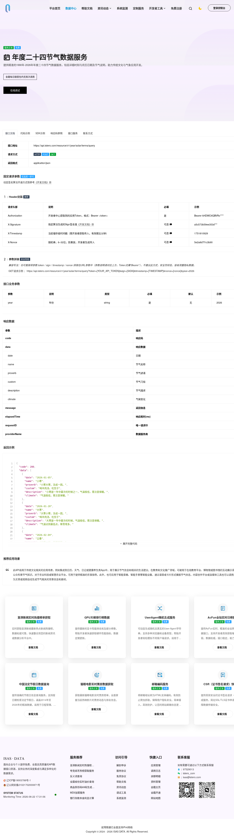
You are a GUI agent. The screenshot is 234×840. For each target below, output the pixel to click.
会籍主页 (156, 787)
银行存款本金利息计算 (82, 798)
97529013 (188, 769)
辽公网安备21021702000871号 (23, 785)
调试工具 (121, 792)
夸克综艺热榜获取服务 (82, 770)
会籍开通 (156, 792)
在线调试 (15, 90)
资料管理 (156, 781)
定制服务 (138, 8)
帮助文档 (87, 8)
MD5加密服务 (77, 792)
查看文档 (33, 647)
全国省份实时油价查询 (82, 781)
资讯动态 (103, 8)
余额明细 (156, 776)
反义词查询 (76, 776)
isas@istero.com (192, 777)
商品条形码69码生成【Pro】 (81, 787)
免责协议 (121, 776)
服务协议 (121, 770)
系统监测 (122, 8)
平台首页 (54, 8)
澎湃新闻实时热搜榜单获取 (82, 765)
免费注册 (176, 8)
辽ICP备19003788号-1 (19, 780)
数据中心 (70, 8)
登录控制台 (219, 8)
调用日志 (156, 770)
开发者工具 (156, 8)
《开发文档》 (42, 182)
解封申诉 (121, 765)
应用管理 (156, 765)
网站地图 (156, 798)
